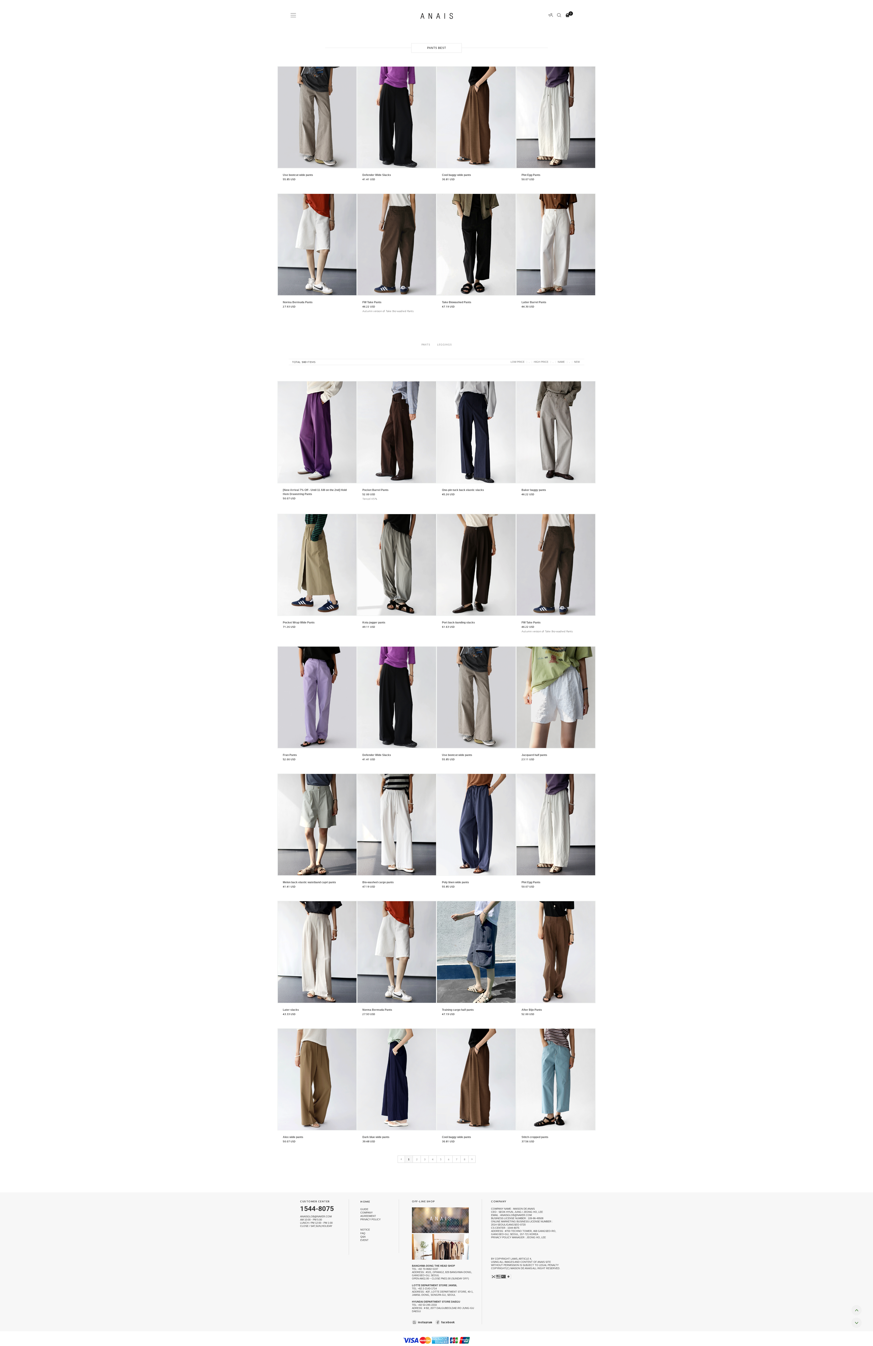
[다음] (472, 1159)
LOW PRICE (517, 361)
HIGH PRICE (541, 361)
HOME (365, 1201)
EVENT (364, 1240)
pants (425, 344)
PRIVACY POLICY (370, 1219)
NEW (577, 361)
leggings (444, 344)
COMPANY (366, 1212)
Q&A (363, 1236)
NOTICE (365, 1229)
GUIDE (364, 1209)
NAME (561, 361)
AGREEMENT (368, 1216)
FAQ (362, 1233)
